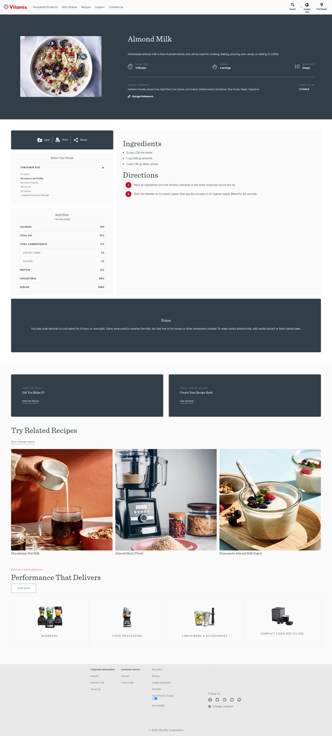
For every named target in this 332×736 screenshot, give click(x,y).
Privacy (156, 676)
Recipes (86, 7)
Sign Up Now (187, 401)
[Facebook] (210, 700)
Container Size (30, 167)
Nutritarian (221, 89)
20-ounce (26, 191)
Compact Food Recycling (282, 633)
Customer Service (130, 669)
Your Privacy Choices (163, 695)
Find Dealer (321, 9)
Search (292, 9)
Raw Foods (234, 89)
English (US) (307, 10)
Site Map (156, 689)
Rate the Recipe (30, 401)
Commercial (116, 7)
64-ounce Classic (29, 182)
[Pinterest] (225, 700)
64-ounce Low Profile (32, 178)
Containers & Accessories (205, 636)
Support (100, 7)
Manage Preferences (142, 96)
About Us (95, 689)
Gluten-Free (153, 89)
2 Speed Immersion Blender (35, 195)
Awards (94, 676)
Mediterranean (206, 89)
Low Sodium (191, 89)
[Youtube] (232, 700)
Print (65, 140)
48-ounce (26, 186)
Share (83, 140)
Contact (125, 676)
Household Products (45, 7)
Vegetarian (254, 89)
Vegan (244, 89)
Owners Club (97, 682)
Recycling (157, 669)
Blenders (50, 636)
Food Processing (127, 636)
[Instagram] (239, 700)
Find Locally (127, 682)
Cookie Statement (161, 682)
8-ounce (25, 174)
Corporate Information (103, 669)
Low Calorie (178, 89)
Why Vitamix (69, 7)
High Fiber (165, 89)
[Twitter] (217, 700)
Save (47, 140)
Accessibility (158, 705)
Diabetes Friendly (137, 89)
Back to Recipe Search (23, 441)
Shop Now (23, 588)
